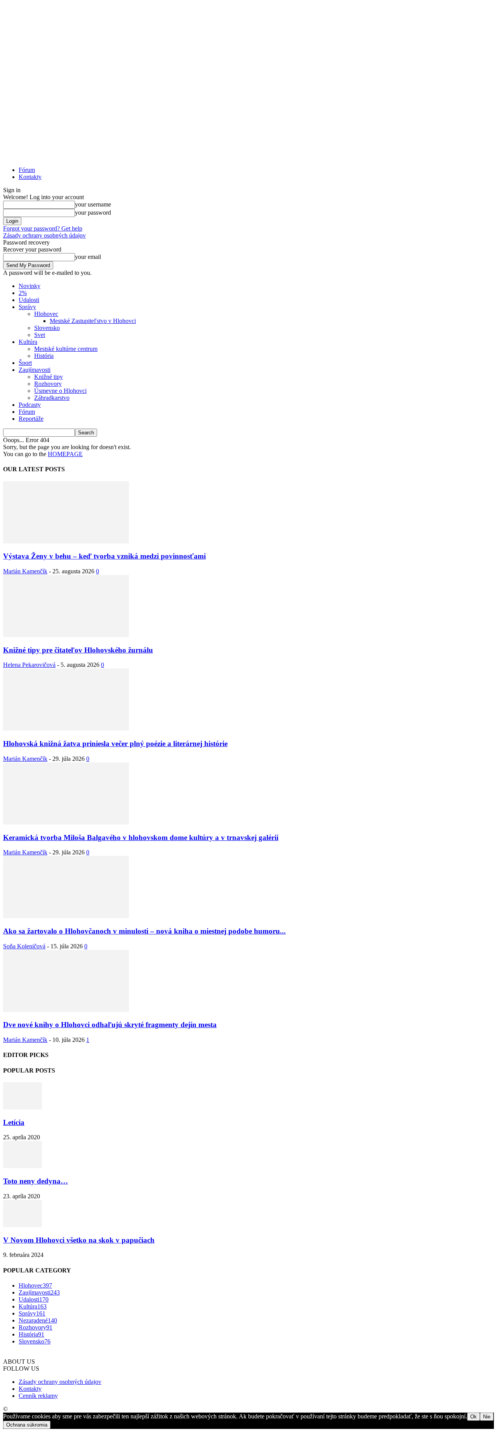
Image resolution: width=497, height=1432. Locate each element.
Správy (27, 307)
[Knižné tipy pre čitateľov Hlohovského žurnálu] (66, 635)
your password (93, 212)
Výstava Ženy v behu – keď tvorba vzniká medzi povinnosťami (104, 556)
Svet (39, 335)
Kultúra (28, 341)
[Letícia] (22, 1107)
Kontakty (30, 177)
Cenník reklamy (38, 1395)
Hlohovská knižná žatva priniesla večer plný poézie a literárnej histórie (115, 743)
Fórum (27, 170)
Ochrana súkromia (26, 1425)
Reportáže (31, 418)
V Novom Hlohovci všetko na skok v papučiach (79, 1240)
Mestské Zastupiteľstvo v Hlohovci (93, 321)
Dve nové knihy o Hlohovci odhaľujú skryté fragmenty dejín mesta (110, 1025)
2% (23, 293)
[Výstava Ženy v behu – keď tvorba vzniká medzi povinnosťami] (66, 541)
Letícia (13, 1122)
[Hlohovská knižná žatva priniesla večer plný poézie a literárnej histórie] (66, 728)
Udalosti (29, 300)
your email (88, 256)
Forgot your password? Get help (42, 228)
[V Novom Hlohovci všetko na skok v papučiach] (22, 1225)
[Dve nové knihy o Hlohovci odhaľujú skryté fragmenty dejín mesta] (66, 1010)
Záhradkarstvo (52, 397)
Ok (473, 1417)
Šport (25, 362)
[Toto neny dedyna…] (22, 1166)
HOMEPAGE (65, 454)
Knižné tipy (48, 376)
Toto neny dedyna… (35, 1181)
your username (93, 204)
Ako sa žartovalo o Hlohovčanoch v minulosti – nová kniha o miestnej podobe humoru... (144, 931)
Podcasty (30, 404)
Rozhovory (48, 383)
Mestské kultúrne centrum (65, 348)
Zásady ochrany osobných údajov (44, 235)
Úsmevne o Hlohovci (60, 390)
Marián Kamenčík (25, 571)
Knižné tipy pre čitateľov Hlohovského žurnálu (78, 650)
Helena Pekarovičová (29, 664)
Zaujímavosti (34, 369)
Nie (486, 1417)
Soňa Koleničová (24, 946)
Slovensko (47, 328)
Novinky (29, 286)
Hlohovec (46, 314)
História (44, 355)
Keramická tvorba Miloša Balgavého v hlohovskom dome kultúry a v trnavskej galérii (140, 837)
